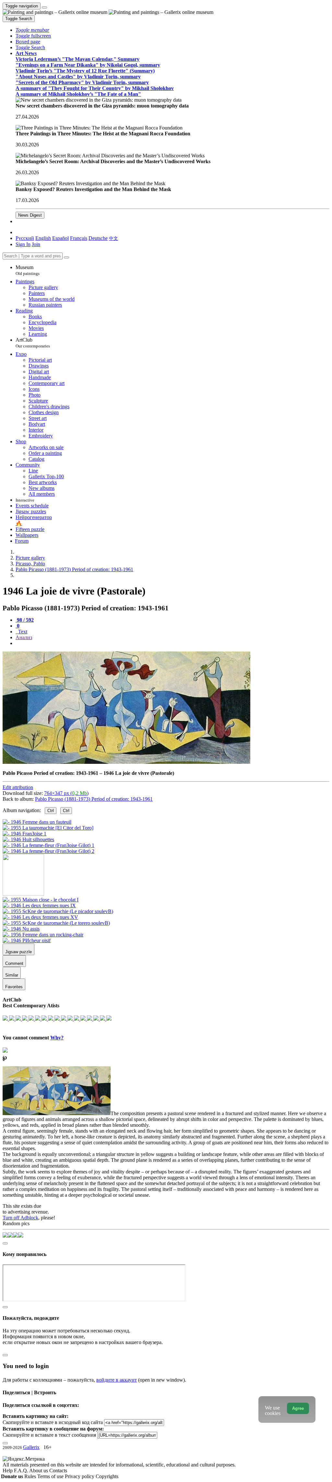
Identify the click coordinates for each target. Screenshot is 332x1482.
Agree (298, 1408)
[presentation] (172, 643)
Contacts (58, 1470)
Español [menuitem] (60, 238)
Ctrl (50, 810)
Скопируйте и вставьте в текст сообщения (49, 1435)
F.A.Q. (21, 1470)
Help (8, 1470)
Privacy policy (80, 1476)
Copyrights (107, 1476)
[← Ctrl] (48, 851)
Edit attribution (18, 787)
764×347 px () (66, 793)
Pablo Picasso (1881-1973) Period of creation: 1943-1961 (94, 799)
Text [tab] (22, 631)
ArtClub (33, 342)
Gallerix (31, 1447)
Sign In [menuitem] (23, 244)
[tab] (25, 620)
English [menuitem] (43, 238)
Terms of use (51, 1476)
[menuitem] (113, 238)
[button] (32, 30)
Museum (28, 270)
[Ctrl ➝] (40, 899)
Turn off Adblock (20, 1217)
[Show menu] (44, 7)
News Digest (30, 215)
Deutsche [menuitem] (98, 238)
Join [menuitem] (36, 244)
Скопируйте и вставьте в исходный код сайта (53, 1422)
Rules (30, 1476)
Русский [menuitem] (25, 238)
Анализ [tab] (24, 637)
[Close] (66, 257)
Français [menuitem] (78, 238)
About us (39, 1470)
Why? (57, 1037)
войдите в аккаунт (116, 1380)
